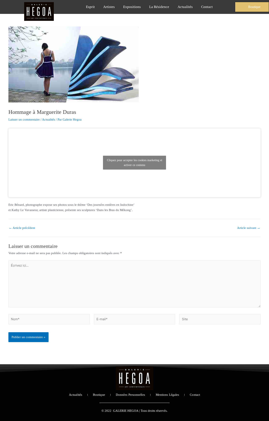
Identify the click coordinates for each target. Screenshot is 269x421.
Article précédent (22, 228)
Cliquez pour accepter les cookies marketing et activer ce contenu (134, 163)
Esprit (90, 7)
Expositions (132, 7)
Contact (207, 7)
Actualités (185, 7)
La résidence (159, 7)
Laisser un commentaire (24, 119)
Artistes (109, 7)
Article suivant (248, 228)
